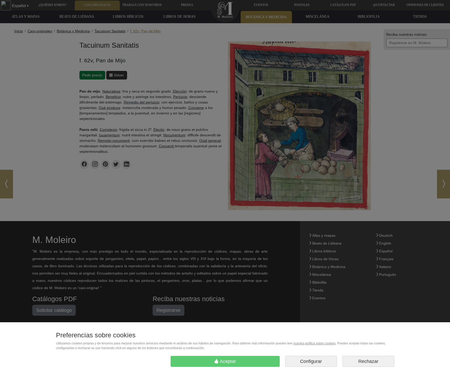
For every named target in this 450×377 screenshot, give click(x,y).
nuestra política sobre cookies (314, 343)
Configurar (311, 361)
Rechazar (368, 361)
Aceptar (227, 361)
